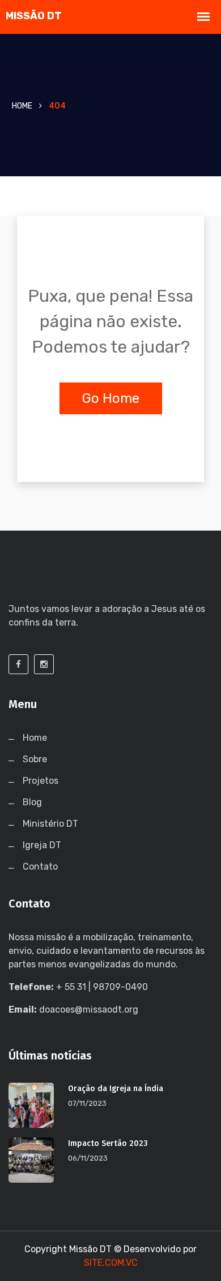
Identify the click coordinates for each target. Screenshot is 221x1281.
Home (22, 106)
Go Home (110, 398)
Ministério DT (50, 823)
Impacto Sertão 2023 (108, 1143)
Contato (40, 866)
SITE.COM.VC (111, 1262)
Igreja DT (42, 845)
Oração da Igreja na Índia (115, 1088)
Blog (32, 802)
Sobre (35, 759)
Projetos (40, 780)
